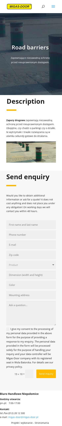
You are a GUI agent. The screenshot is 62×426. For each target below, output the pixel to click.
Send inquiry (46, 373)
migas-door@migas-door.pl (23, 417)
